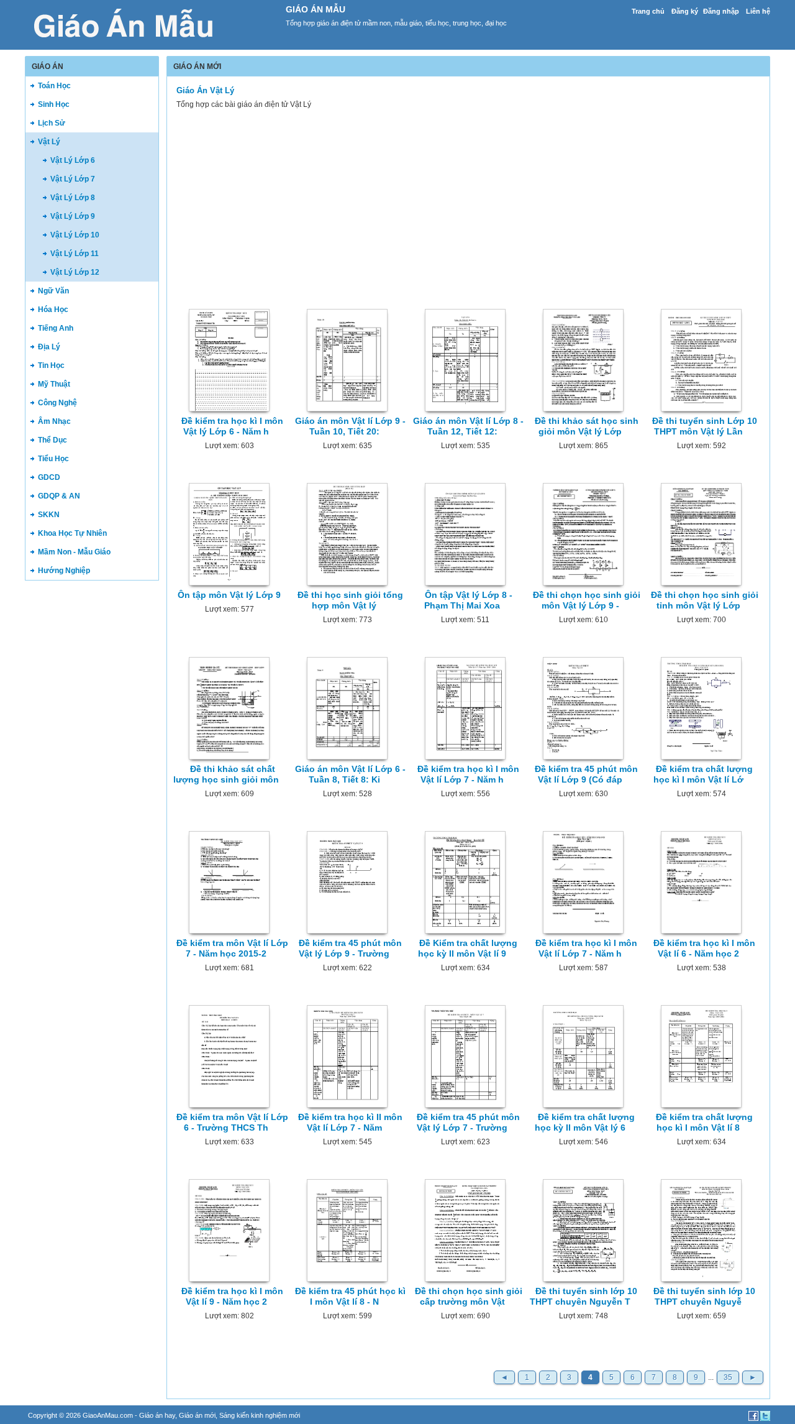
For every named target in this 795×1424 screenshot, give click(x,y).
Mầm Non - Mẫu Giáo (74, 552)
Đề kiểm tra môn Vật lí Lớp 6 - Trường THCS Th (232, 1122)
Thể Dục (52, 440)
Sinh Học (54, 104)
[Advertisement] (92, 779)
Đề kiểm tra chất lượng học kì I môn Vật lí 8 (704, 1122)
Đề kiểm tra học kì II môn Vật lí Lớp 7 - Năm (350, 1122)
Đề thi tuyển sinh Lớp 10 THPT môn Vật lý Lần (704, 426)
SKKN (49, 514)
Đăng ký (684, 11)
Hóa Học (53, 309)
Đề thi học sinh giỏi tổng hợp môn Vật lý (350, 600)
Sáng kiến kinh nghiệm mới (259, 1415)
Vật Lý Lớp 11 (74, 253)
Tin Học (51, 365)
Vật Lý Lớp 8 (72, 197)
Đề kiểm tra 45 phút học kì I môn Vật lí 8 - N (350, 1296)
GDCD (49, 477)
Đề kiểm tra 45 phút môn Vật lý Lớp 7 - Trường (468, 1122)
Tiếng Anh (55, 328)
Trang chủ (648, 11)
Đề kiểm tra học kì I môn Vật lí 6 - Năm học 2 (704, 948)
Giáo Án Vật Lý (205, 90)
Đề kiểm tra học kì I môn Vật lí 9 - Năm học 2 (232, 1296)
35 (728, 1377)
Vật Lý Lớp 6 (72, 160)
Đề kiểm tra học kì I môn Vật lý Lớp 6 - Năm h (232, 426)
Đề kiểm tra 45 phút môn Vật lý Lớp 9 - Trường (350, 948)
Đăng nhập (721, 11)
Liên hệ (758, 11)
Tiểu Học (53, 458)
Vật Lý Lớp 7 (72, 179)
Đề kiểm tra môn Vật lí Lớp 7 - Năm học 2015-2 (232, 948)
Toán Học (54, 85)
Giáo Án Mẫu (315, 9)
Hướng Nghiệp (64, 570)
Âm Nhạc (54, 421)
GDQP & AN (59, 496)
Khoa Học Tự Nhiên (72, 533)
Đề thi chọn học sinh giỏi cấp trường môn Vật (468, 1296)
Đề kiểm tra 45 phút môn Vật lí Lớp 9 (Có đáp (586, 774)
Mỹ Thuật (54, 384)
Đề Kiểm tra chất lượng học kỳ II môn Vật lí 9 (467, 948)
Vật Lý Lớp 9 (72, 216)
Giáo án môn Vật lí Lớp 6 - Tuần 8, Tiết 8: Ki (350, 774)
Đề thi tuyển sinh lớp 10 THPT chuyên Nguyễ (704, 1296)
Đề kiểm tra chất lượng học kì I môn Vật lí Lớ (703, 774)
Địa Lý (49, 346)
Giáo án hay (157, 1415)
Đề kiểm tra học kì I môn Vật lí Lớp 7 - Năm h (468, 774)
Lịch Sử (51, 123)
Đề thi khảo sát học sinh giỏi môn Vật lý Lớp (586, 426)
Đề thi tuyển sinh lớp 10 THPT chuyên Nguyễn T (583, 1296)
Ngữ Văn (53, 291)
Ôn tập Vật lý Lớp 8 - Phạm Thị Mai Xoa (468, 600)
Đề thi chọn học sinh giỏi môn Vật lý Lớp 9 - (586, 600)
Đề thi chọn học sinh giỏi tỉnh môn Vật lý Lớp (704, 600)
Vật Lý (49, 141)
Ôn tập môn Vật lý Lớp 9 (229, 595)
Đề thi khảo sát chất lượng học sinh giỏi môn (226, 774)
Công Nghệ (57, 402)
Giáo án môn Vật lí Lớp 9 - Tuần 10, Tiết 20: (350, 426)
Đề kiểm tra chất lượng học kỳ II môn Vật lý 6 (585, 1122)
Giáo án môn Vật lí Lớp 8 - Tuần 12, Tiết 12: (468, 426)
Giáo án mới (197, 1415)
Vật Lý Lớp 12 (74, 272)
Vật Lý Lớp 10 (74, 235)
